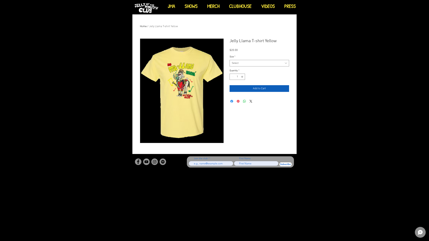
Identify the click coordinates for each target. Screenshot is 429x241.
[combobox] (259, 63)
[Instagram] (154, 161)
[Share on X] (251, 101)
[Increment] (242, 77)
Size (232, 56)
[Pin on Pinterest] (238, 101)
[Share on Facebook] (232, 101)
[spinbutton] (237, 77)
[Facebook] (138, 161)
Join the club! (201, 158)
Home (143, 26)
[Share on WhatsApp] (244, 101)
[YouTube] (146, 161)
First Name (245, 158)
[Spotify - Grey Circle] (163, 161)
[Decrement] (232, 77)
